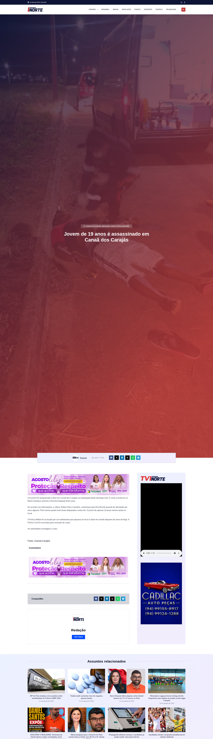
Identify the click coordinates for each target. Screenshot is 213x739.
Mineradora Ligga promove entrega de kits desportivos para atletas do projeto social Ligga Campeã (166, 698)
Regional (105, 9)
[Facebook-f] (184, 2)
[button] (183, 10)
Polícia (137, 9)
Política (159, 9)
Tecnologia (171, 9)
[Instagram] (181, 2)
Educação (126, 9)
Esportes (148, 9)
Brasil (116, 9)
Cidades (92, 9)
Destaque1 (106, 226)
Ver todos (78, 637)
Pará (113, 226)
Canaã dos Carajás (93, 226)
